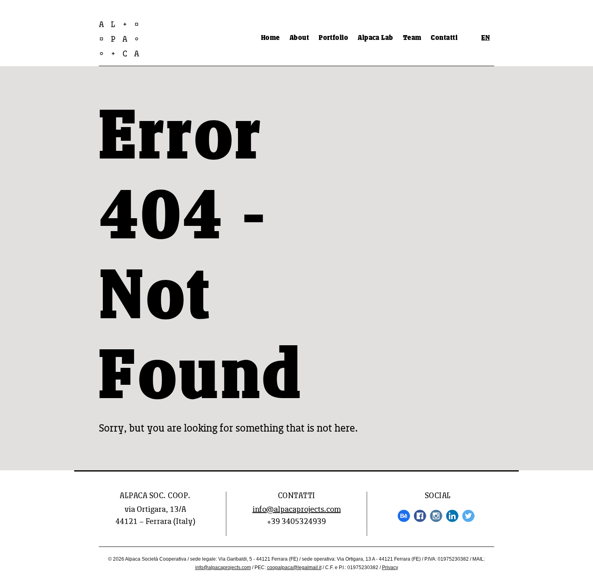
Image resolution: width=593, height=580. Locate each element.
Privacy (390, 567)
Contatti (444, 38)
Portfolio (333, 38)
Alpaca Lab (375, 38)
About (299, 38)
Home (270, 38)
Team (412, 38)
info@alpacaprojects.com (297, 510)
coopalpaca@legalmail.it (294, 567)
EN (485, 38)
